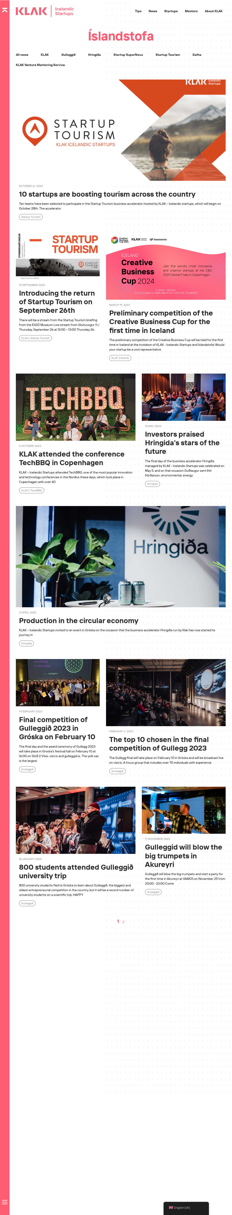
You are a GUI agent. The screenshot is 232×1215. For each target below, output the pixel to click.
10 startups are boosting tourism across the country (107, 193)
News (153, 11)
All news (22, 55)
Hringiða (94, 55)
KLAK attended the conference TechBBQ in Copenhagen (72, 458)
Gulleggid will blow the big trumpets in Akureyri (183, 855)
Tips (138, 11)
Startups (171, 11)
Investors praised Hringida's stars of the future (182, 442)
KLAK (45, 55)
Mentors (191, 11)
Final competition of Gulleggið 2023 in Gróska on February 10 (57, 728)
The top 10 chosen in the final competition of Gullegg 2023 (159, 743)
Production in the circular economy (78, 620)
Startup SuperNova (128, 55)
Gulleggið (68, 55)
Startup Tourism (168, 55)
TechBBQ (36, 490)
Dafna (197, 55)
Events (125, 358)
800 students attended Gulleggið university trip (76, 871)
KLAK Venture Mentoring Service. (40, 65)
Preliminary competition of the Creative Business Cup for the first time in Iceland (161, 321)
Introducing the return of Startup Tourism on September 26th (57, 301)
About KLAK (213, 11)
